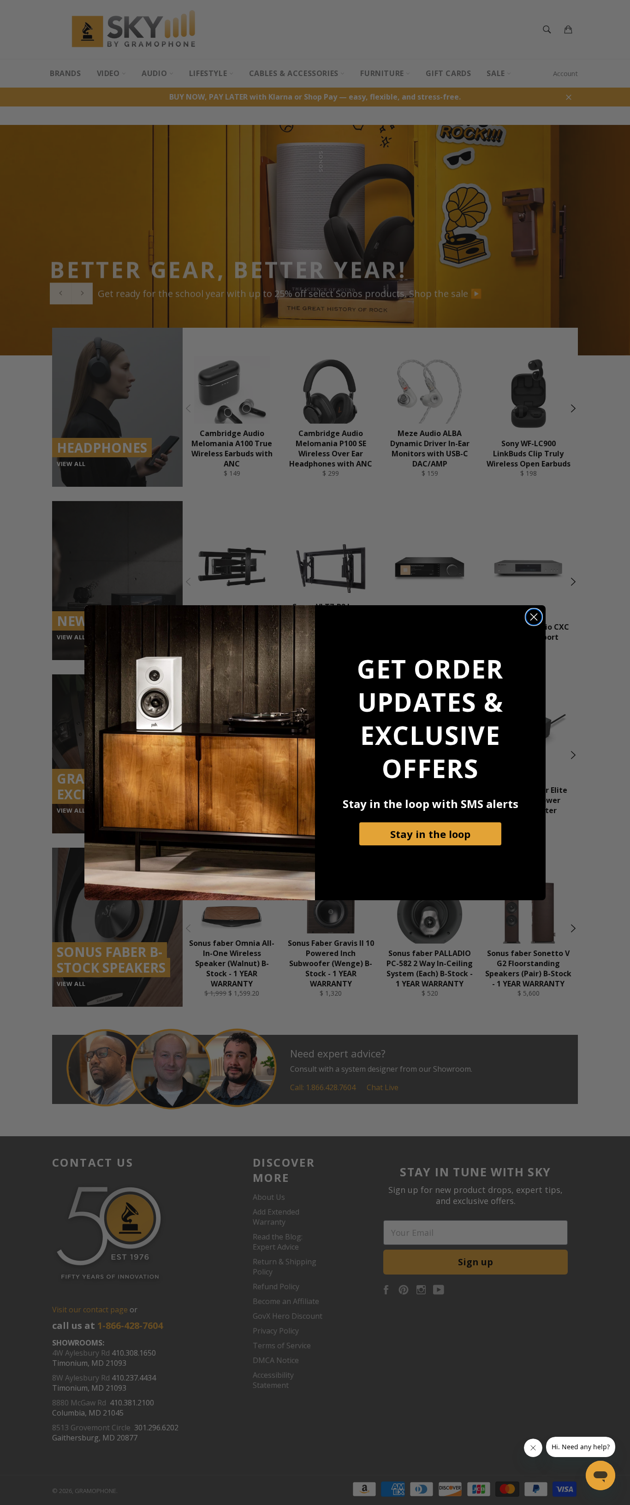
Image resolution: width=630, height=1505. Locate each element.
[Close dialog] (534, 617)
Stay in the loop (430, 834)
